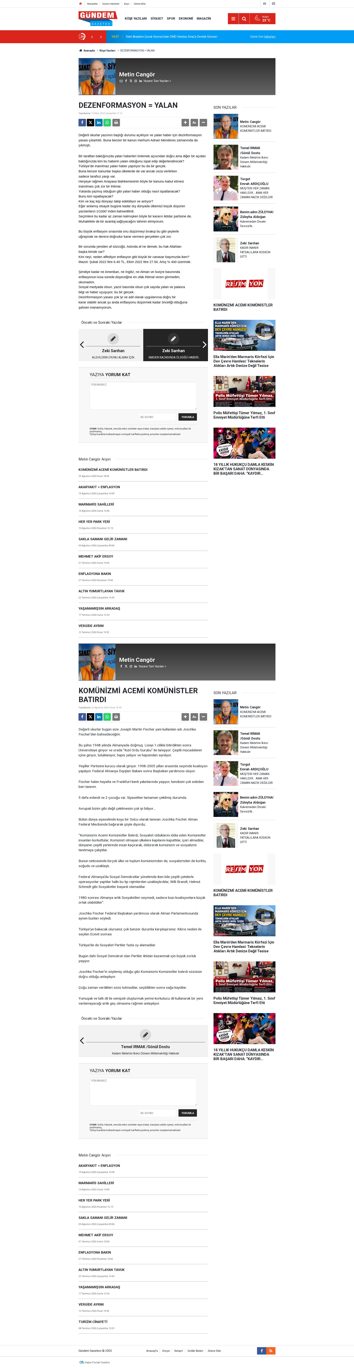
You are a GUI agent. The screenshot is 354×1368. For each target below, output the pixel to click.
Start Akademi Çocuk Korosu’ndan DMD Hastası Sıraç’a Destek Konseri (171, 36)
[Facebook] (82, 122)
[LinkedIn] (99, 122)
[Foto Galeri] (273, 3)
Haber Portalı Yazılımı (97, 1362)
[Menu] (233, 18)
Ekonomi (186, 18)
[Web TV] (265, 3)
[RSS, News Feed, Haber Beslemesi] (270, 1351)
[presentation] (91, 37)
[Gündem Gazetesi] (98, 18)
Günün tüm (262, 36)
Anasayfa (89, 50)
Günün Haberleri (110, 3)
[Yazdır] (116, 122)
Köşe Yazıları (136, 18)
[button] (185, 122)
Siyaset (157, 18)
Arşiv (126, 3)
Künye (166, 1350)
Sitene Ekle (139, 3)
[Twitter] (90, 122)
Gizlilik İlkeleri (195, 1350)
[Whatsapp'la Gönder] (107, 122)
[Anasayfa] (81, 3)
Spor (171, 18)
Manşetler (92, 3)
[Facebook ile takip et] (261, 1351)
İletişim (178, 1350)
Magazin (204, 18)
